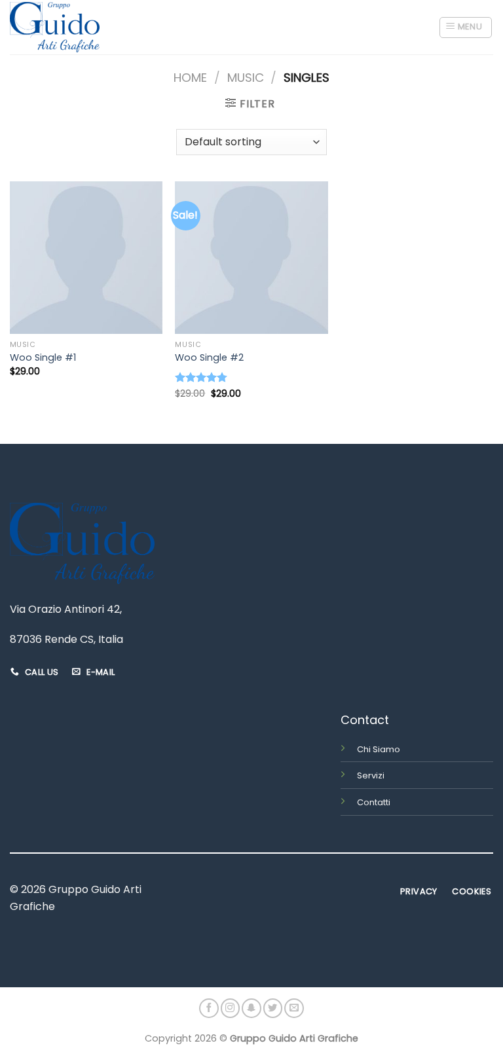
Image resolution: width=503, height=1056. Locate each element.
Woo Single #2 (209, 358)
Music (245, 77)
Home (190, 77)
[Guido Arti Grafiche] (55, 27)
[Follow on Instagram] (230, 1008)
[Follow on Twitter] (273, 1008)
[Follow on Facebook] (209, 1008)
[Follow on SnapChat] (251, 1008)
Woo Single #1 (43, 358)
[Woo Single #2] (251, 257)
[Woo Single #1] (86, 257)
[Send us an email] (294, 1008)
